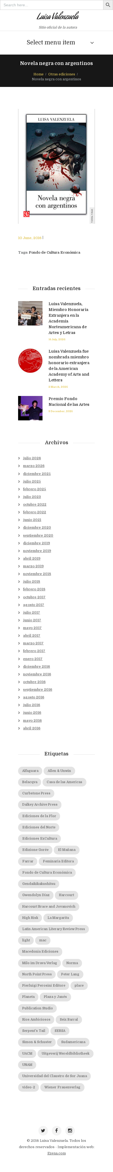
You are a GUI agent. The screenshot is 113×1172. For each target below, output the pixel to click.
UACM (27, 1053)
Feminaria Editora (58, 861)
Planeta (28, 997)
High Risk (30, 918)
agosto (33, 605)
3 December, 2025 (61, 411)
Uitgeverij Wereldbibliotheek (65, 1053)
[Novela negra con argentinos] (56, 166)
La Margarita (58, 918)
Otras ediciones (61, 74)
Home (38, 74)
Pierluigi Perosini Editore (43, 985)
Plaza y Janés (55, 997)
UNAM (27, 1065)
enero (33, 659)
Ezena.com (56, 1153)
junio (32, 520)
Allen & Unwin (59, 771)
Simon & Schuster (37, 1042)
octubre (34, 504)
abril (31, 558)
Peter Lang (70, 974)
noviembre (37, 551)
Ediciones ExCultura (39, 838)
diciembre (37, 474)
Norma (72, 963)
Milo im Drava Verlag (39, 963)
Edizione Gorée (35, 850)
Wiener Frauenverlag (62, 1087)
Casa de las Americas (64, 782)
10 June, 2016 (29, 238)
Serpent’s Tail (33, 1031)
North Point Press (37, 974)
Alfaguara (30, 771)
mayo (32, 628)
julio (32, 458)
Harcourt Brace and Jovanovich (48, 906)
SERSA (60, 1031)
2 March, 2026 (58, 386)
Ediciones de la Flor (39, 816)
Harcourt (66, 895)
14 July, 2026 (57, 339)
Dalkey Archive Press (40, 804)
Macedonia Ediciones (40, 951)
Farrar (27, 861)
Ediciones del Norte (38, 827)
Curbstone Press (36, 793)
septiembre (38, 535)
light (26, 940)
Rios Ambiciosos (36, 1019)
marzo (33, 466)
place (79, 985)
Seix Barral (69, 1019)
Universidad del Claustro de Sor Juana (54, 1076)
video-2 (28, 1087)
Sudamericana (73, 1042)
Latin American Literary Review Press (53, 929)
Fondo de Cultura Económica (54, 252)
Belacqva (29, 782)
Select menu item (51, 42)
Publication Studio (37, 1008)
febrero (34, 489)
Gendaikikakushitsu (38, 884)
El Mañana (66, 850)
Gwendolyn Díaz (36, 895)
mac (42, 940)
